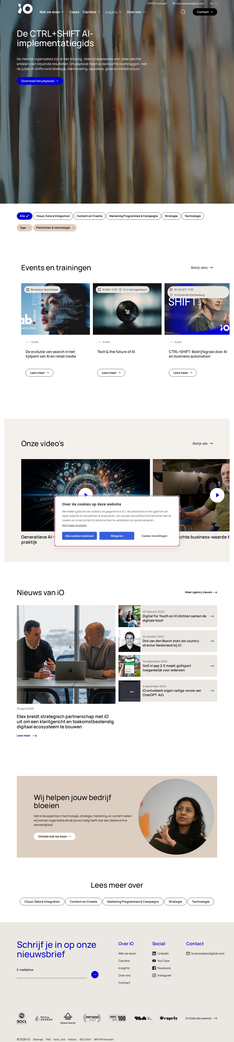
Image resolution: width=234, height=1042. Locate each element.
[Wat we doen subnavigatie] (63, 12)
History (72, 1039)
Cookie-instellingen (154, 536)
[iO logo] (26, 8)
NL (211, 3)
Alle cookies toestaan (79, 536)
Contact (124, 983)
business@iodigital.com (190, 3)
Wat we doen (49, 12)
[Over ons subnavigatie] (144, 12)
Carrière (89, 12)
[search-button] (183, 12)
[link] (55, 332)
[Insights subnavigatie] (120, 12)
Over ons (134, 12)
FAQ (48, 1039)
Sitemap (38, 1039)
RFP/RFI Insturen (157, 3)
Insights (111, 12)
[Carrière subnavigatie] (99, 12)
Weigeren (117, 536)
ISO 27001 (85, 1039)
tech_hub (59, 1039)
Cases (74, 12)
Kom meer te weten (74, 525)
